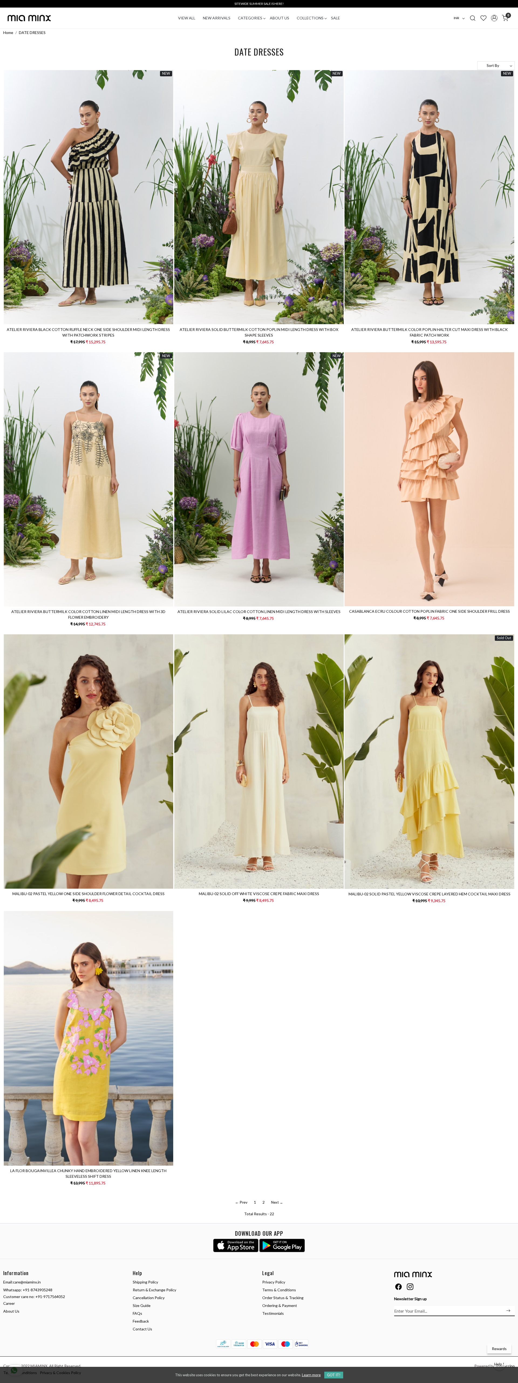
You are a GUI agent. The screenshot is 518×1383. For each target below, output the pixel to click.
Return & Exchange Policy (154, 1290)
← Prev (241, 1202)
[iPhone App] (236, 1245)
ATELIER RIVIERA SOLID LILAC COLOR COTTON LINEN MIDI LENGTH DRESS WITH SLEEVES (259, 611)
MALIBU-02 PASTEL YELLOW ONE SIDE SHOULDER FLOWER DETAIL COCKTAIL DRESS (88, 893)
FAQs (137, 1313)
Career (9, 1303)
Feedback (141, 1321)
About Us (279, 18)
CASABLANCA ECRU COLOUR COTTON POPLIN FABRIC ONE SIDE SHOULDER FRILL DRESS (429, 611)
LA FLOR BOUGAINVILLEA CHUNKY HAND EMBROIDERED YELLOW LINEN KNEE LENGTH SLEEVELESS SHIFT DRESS (88, 1173)
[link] (472, 18)
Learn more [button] (311, 1374)
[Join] (508, 1311)
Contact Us (142, 1329)
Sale (335, 18)
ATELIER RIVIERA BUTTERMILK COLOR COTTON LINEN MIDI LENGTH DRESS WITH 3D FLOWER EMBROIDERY (88, 614)
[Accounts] (494, 18)
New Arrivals (216, 18)
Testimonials (273, 1313)
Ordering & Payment (279, 1305)
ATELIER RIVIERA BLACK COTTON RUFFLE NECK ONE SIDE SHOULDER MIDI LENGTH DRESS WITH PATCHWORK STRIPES (88, 332)
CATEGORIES (250, 18)
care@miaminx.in (27, 1282)
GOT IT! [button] (333, 1375)
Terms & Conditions (279, 1290)
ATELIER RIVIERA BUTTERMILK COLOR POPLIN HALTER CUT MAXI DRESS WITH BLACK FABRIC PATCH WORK (429, 332)
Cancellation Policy (149, 1297)
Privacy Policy (273, 1282)
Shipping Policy (145, 1282)
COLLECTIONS (310, 18)
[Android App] (282, 1245)
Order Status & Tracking (283, 1297)
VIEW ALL (186, 18)
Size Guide (142, 1305)
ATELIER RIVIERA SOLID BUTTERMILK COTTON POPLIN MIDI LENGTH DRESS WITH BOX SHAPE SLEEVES (259, 332)
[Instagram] (410, 1287)
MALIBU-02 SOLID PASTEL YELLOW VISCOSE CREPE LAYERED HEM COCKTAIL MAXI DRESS (429, 894)
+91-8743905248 (37, 1290)
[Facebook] (398, 1287)
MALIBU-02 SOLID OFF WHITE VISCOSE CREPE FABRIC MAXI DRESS (259, 893)
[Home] (29, 18)
